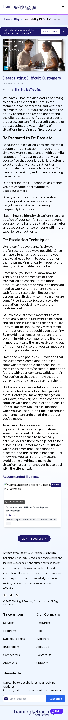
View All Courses (32, 538)
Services (8, 622)
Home (6, 19)
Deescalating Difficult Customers (43, 19)
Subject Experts (14, 638)
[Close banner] (63, 31)
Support (42, 663)
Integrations (11, 646)
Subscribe (55, 698)
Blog (16, 19)
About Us (42, 646)
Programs (9, 630)
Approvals (10, 663)
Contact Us (43, 654)
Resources (43, 622)
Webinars (42, 638)
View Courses (50, 31)
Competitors (11, 654)
